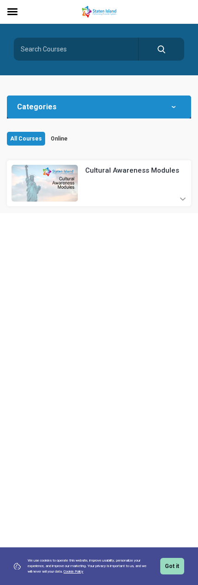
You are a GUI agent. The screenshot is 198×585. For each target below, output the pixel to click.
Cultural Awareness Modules (132, 170)
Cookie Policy (73, 571)
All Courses (26, 138)
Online (59, 138)
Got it (172, 566)
